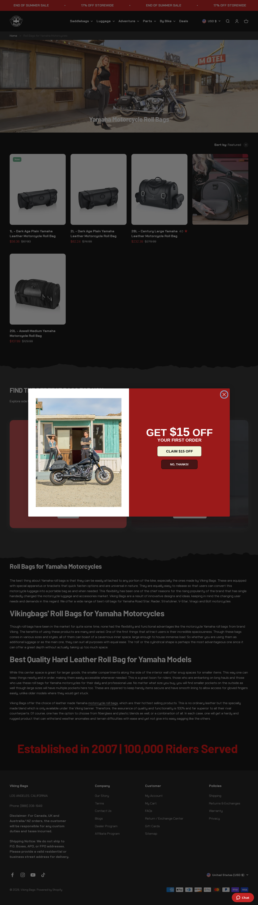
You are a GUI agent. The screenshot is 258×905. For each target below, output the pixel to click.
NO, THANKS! (179, 464)
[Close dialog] (224, 394)
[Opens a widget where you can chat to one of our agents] (243, 898)
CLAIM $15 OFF (179, 451)
